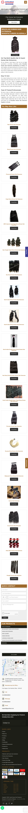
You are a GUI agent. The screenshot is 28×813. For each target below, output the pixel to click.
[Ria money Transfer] (4, 773)
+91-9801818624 (6, 695)
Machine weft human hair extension (10, 629)
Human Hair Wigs (6, 635)
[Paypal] (10, 770)
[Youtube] (6, 803)
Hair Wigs (4, 643)
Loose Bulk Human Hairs (7, 638)
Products (4, 735)
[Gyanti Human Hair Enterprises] (14, 667)
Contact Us (6, 723)
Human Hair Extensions (7, 631)
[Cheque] (22, 773)
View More (6, 22)
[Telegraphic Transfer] (22, 770)
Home (3, 731)
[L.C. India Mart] (4, 777)
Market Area (5, 748)
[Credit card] (16, 773)
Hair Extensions (6, 626)
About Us (4, 733)
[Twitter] (11, 803)
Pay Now (26, 252)
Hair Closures (5, 633)
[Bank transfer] (16, 770)
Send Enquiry (26, 463)
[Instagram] (3, 803)
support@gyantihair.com (8, 708)
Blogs (3, 740)
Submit (4, 617)
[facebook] (9, 803)
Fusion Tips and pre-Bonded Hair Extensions (12, 640)
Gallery (4, 737)
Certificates (4, 742)
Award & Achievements (7, 744)
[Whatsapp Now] (2, 808)
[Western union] (4, 770)
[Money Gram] (10, 773)
